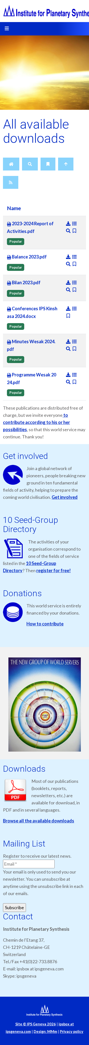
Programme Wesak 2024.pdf (31, 378)
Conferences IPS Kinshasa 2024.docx (32, 312)
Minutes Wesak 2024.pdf (31, 345)
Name (14, 208)
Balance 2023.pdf (29, 256)
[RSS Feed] (10, 182)
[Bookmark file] (74, 230)
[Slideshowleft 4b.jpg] (44, 705)
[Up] (65, 164)
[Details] (74, 223)
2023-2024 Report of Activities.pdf (30, 227)
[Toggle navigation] (6, 28)
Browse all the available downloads (38, 820)
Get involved (65, 497)
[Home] (11, 164)
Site (35, 1024)
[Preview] (69, 230)
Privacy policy (71, 1031)
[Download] (69, 223)
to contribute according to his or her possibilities (36, 422)
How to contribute (45, 623)
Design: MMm (45, 1031)
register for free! (53, 570)
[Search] (30, 164)
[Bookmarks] (48, 164)
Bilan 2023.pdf (26, 282)
